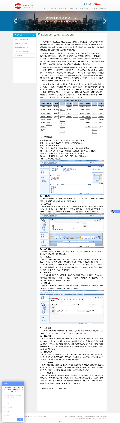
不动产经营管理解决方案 (22, 51)
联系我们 (103, 8)
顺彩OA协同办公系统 (21, 43)
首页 (50, 35)
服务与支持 (73, 8)
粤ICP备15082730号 (102, 418)
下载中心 (94, 8)
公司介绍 (53, 8)
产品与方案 (63, 8)
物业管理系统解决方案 (21, 47)
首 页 (45, 8)
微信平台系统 (19, 55)
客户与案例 (34, 416)
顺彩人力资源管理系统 (21, 39)
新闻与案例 (84, 8)
